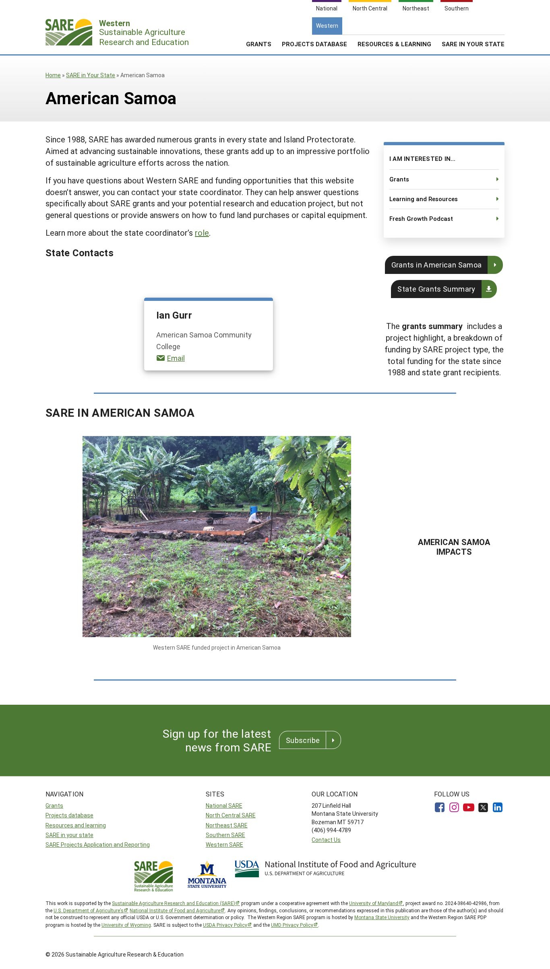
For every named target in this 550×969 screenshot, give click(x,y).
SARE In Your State (473, 44)
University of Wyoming (126, 925)
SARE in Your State (90, 75)
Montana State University (381, 917)
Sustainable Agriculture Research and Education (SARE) (173, 903)
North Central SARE (231, 815)
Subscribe (303, 740)
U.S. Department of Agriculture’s (89, 910)
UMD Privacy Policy (292, 925)
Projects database (69, 815)
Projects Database (314, 44)
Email (176, 358)
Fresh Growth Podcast (421, 218)
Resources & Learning (394, 44)
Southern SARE (225, 835)
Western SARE (224, 844)
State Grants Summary (436, 289)
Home (53, 75)
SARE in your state (69, 835)
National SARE (224, 805)
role (202, 232)
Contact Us (326, 840)
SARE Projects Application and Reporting (97, 844)
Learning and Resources (423, 199)
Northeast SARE (227, 825)
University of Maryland (373, 903)
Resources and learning (75, 825)
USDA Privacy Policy (225, 925)
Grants (258, 44)
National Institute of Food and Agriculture (175, 910)
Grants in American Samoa (436, 265)
